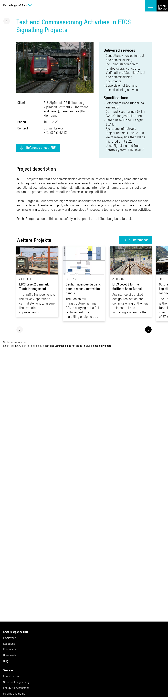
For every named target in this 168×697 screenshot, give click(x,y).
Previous (19, 329)
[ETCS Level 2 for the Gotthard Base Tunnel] (131, 281)
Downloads (9, 655)
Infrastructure (11, 676)
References (36, 345)
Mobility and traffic (14, 693)
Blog (5, 661)
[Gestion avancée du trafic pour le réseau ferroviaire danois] (84, 283)
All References (138, 240)
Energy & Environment (16, 687)
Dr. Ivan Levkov (53, 128)
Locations (9, 643)
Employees (9, 638)
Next (148, 329)
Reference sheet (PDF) (41, 147)
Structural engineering (16, 682)
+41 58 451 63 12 (55, 132)
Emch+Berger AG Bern (15, 345)
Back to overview (6, 21)
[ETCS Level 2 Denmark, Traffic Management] (37, 281)
